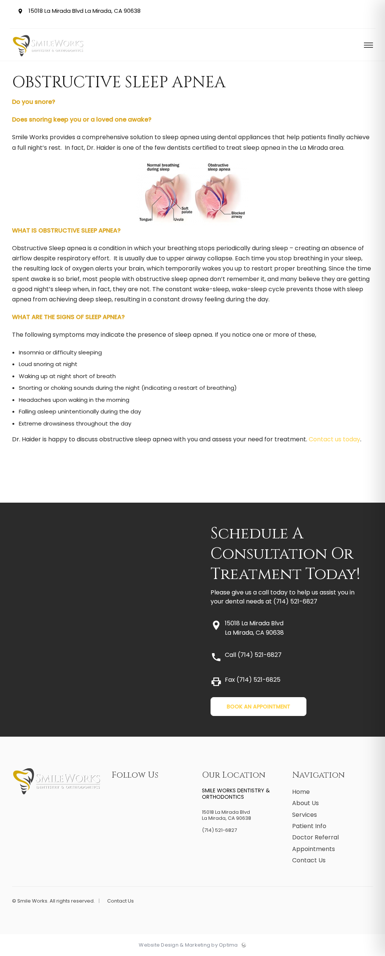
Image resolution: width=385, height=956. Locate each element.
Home (301, 791)
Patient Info (309, 826)
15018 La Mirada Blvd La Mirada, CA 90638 (83, 11)
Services (304, 814)
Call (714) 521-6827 (253, 655)
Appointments (313, 849)
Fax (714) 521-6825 (252, 679)
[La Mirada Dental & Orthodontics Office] (48, 58)
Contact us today (334, 439)
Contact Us (309, 860)
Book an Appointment (258, 706)
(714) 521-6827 (295, 601)
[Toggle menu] (368, 45)
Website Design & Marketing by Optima (188, 945)
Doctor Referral (315, 837)
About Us (305, 803)
